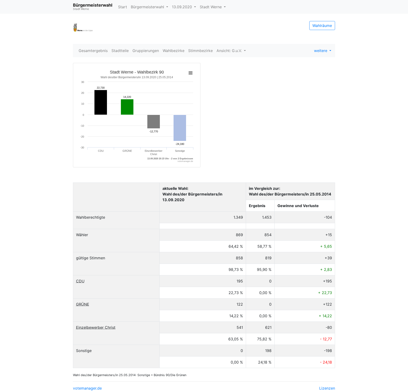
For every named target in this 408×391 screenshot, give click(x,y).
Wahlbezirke (173, 50)
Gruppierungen (145, 50)
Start (122, 6)
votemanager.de (87, 388)
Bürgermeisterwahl (148, 6)
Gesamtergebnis (93, 50)
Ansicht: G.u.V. (230, 50)
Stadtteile (120, 50)
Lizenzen (327, 388)
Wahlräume (322, 25)
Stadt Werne (211, 6)
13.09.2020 (182, 6)
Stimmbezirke (200, 50)
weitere (321, 50)
